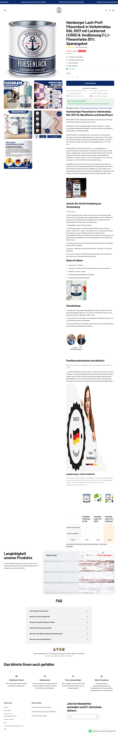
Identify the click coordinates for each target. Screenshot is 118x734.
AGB (5, 722)
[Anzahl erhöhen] (76, 77)
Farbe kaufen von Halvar (39, 715)
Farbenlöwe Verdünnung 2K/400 (86, 519)
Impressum (7, 710)
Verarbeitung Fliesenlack (74, 544)
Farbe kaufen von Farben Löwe (41, 707)
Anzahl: (68, 73)
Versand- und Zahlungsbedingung (10, 715)
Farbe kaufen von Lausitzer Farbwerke (44, 711)
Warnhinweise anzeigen (90, 544)
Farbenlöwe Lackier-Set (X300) (98, 519)
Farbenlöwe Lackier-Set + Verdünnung (109, 519)
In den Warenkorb (90, 83)
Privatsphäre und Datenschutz (13, 726)
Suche (6, 707)
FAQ (5, 729)
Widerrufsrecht (9, 719)
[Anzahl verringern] (68, 77)
